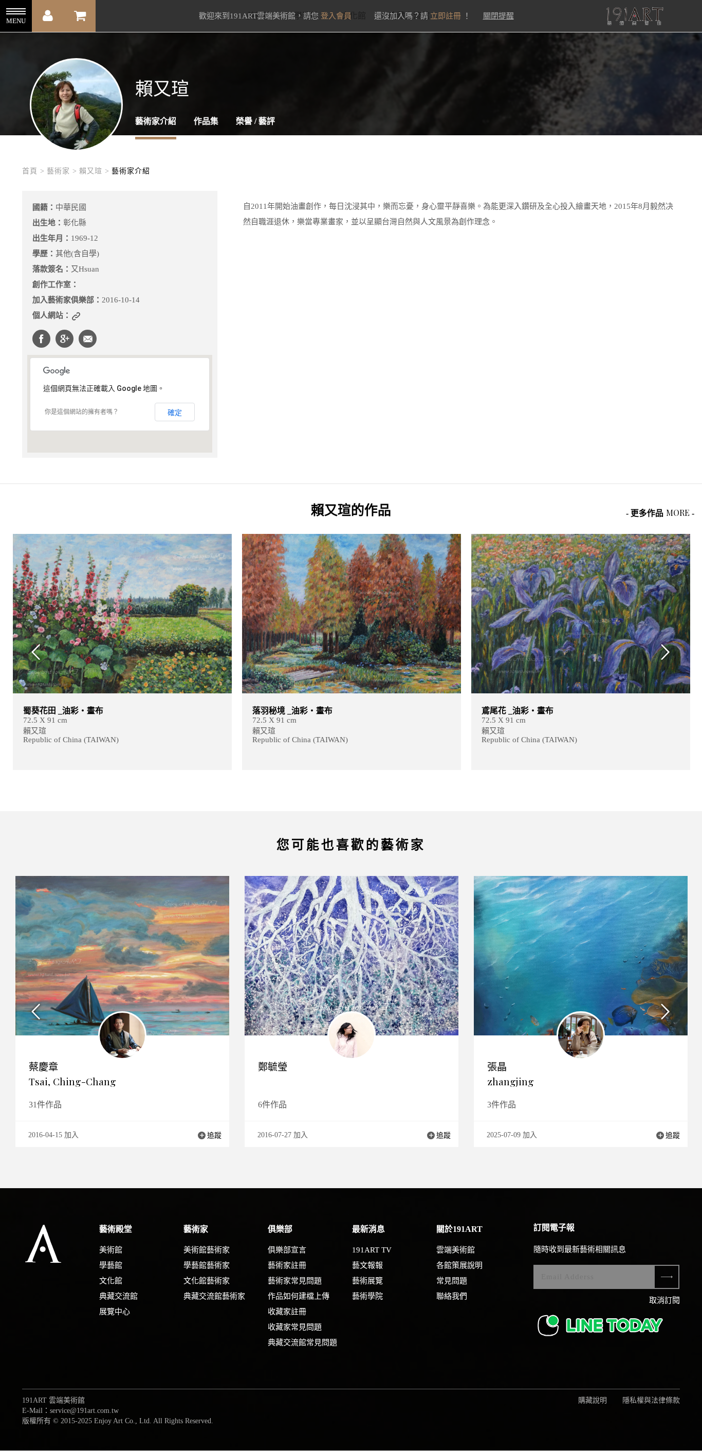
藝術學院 (367, 1296)
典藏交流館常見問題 (302, 1342)
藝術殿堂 (115, 1229)
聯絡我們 (451, 1296)
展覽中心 (114, 1311)
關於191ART (459, 1229)
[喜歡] (447, 548)
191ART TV (372, 1250)
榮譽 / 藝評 (255, 121)
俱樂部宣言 (287, 1250)
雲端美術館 (455, 1250)
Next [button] (668, 652)
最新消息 (368, 1229)
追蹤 (214, 1135)
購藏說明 (592, 1400)
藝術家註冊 (287, 1265)
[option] (122, 652)
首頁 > (33, 171)
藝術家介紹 (155, 121)
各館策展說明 (459, 1265)
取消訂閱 (664, 1300)
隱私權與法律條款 (651, 1400)
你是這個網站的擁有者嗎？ (82, 412)
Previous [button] (33, 652)
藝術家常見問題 (295, 1281)
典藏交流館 (118, 1296)
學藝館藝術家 (206, 1265)
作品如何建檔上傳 (298, 1296)
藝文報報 (367, 1265)
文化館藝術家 (206, 1281)
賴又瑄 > (94, 171)
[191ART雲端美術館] (633, 17)
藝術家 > (62, 171)
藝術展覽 (367, 1281)
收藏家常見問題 (295, 1327)
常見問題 (451, 1281)
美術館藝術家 (206, 1250)
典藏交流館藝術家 (214, 1296)
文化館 (110, 1281)
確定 (175, 412)
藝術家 (195, 1229)
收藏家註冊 (287, 1311)
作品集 (206, 121)
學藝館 (110, 1265)
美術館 (110, 1250)
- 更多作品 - (660, 512)
